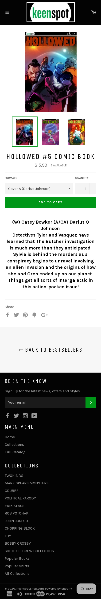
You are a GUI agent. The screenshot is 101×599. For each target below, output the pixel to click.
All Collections (17, 573)
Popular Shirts (17, 566)
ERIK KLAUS (14, 505)
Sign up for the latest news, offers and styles (42, 391)
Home (10, 437)
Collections (14, 444)
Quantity (82, 178)
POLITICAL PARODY (20, 498)
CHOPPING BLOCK (20, 528)
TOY (8, 536)
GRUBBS (12, 490)
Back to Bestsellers (52, 349)
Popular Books (17, 558)
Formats (11, 178)
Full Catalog (15, 452)
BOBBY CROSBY (18, 543)
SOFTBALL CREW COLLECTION (29, 551)
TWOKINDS (14, 475)
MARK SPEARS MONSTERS (27, 483)
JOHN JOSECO (16, 521)
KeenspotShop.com (30, 588)
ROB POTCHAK (16, 513)
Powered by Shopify (58, 588)
